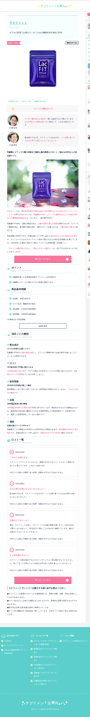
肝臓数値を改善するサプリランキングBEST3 (45, 682)
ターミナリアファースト (14, 645)
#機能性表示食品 (40, 101)
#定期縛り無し (13, 101)
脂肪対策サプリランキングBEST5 (45, 658)
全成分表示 (42, 326)
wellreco (7, 641)
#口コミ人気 (26, 101)
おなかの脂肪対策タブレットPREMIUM (15, 651)
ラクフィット (18, 22)
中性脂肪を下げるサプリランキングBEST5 (45, 666)
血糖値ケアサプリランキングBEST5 (45, 674)
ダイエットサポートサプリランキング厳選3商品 (45, 642)
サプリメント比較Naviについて (75, 641)
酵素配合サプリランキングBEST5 (45, 650)
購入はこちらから (43, 259)
